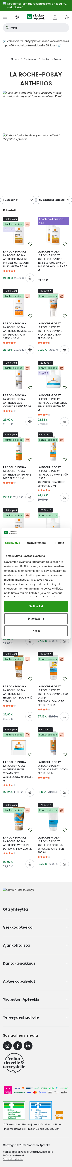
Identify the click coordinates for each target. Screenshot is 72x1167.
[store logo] (36, 17)
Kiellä (36, 630)
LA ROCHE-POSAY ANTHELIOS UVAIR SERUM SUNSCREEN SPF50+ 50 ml (53, 402)
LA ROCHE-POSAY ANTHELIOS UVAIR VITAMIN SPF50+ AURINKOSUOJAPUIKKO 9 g (18, 771)
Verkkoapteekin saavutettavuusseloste (28, 1152)
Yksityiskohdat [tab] (36, 542)
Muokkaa (34, 618)
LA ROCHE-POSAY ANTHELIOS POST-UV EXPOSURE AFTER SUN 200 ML (51, 845)
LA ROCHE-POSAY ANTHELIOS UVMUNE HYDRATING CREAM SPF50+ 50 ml (50, 331)
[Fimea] (14, 1110)
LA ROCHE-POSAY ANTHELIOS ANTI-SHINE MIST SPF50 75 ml (17, 472)
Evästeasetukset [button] (13, 1155)
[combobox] (36, 27)
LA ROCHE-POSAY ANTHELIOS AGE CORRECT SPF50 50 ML (17, 400)
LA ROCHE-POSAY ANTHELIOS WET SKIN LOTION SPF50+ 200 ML (17, 843)
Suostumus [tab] (12, 542)
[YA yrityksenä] (14, 1063)
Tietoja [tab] (59, 542)
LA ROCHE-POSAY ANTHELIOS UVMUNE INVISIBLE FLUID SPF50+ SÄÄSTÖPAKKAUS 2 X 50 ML (52, 261)
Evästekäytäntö (13, 1159)
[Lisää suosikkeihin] (30, 244)
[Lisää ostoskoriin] (29, 278)
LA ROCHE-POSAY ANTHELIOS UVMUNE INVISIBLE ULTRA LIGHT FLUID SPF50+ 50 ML (16, 259)
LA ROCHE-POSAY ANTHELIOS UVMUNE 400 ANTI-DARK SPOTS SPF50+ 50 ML (18, 331)
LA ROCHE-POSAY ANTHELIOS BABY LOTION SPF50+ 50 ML (53, 767)
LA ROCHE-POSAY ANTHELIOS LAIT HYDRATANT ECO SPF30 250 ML (17, 694)
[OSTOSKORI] (67, 17)
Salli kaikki (36, 606)
